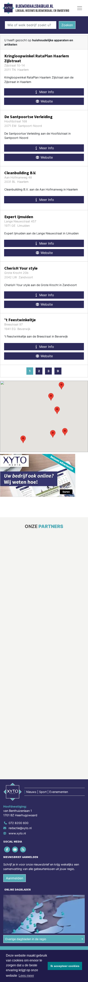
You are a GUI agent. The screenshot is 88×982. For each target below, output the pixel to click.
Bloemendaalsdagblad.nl (34, 6)
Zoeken (67, 25)
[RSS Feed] (23, 849)
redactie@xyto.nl (20, 828)
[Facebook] (7, 849)
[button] (52, 434)
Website (46, 101)
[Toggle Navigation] (80, 8)
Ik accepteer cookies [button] (65, 966)
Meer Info (46, 92)
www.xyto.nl (17, 833)
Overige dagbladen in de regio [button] (25, 939)
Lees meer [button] (26, 975)
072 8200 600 (18, 823)
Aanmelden (14, 878)
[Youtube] (15, 849)
